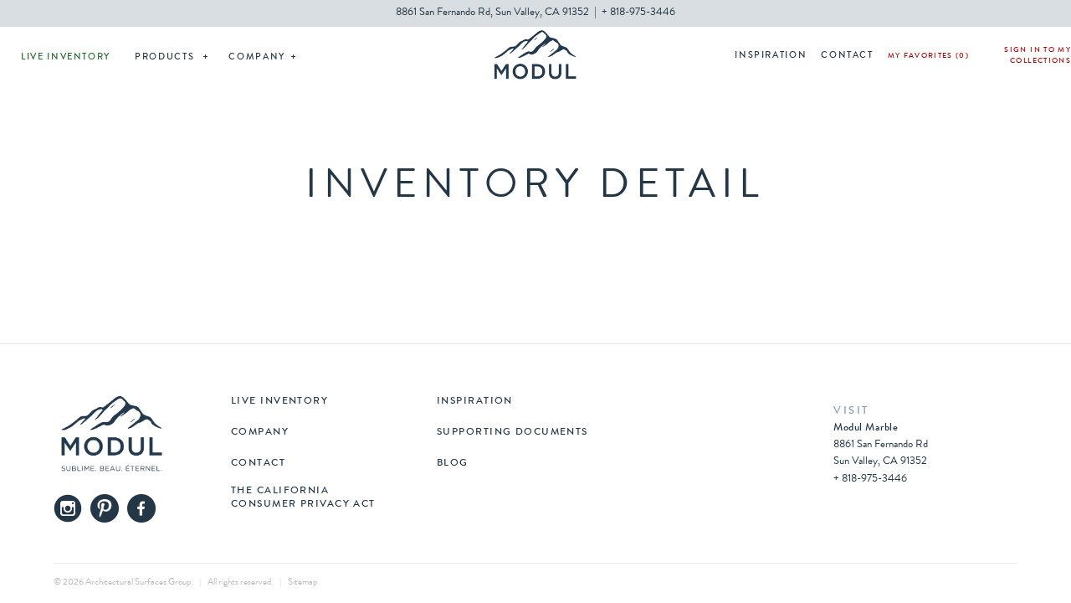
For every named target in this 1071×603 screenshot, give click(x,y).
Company (256, 57)
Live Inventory (65, 57)
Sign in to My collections (1037, 56)
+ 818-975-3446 (638, 13)
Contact (847, 55)
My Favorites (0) (929, 56)
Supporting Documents (512, 433)
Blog (453, 464)
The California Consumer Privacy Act (303, 498)
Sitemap (302, 582)
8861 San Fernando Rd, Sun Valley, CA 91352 (492, 13)
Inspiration (771, 55)
